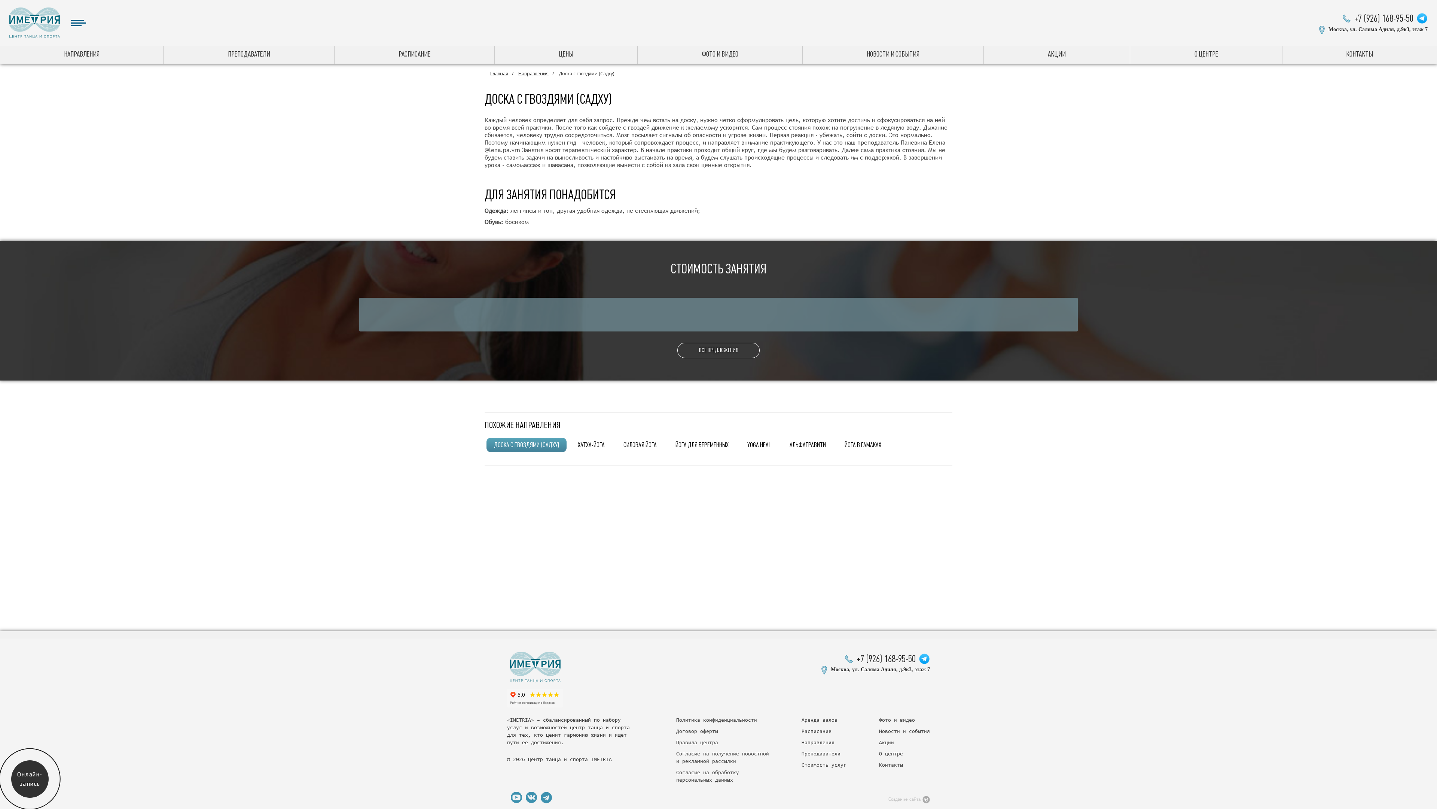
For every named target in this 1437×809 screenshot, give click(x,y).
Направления (82, 54)
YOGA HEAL (759, 445)
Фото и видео (720, 54)
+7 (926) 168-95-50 (1383, 18)
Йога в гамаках (863, 445)
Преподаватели (249, 54)
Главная (499, 73)
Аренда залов (820, 720)
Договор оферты (697, 731)
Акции (1057, 54)
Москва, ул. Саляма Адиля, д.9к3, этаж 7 (1378, 29)
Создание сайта (904, 799)
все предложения (718, 350)
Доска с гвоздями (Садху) (526, 445)
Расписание (414, 54)
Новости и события (893, 54)
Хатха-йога (591, 445)
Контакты (1359, 54)
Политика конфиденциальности (716, 720)
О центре (1206, 54)
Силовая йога (640, 445)
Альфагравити (808, 445)
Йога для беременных (702, 445)
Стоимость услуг (824, 765)
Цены (566, 54)
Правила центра (697, 743)
